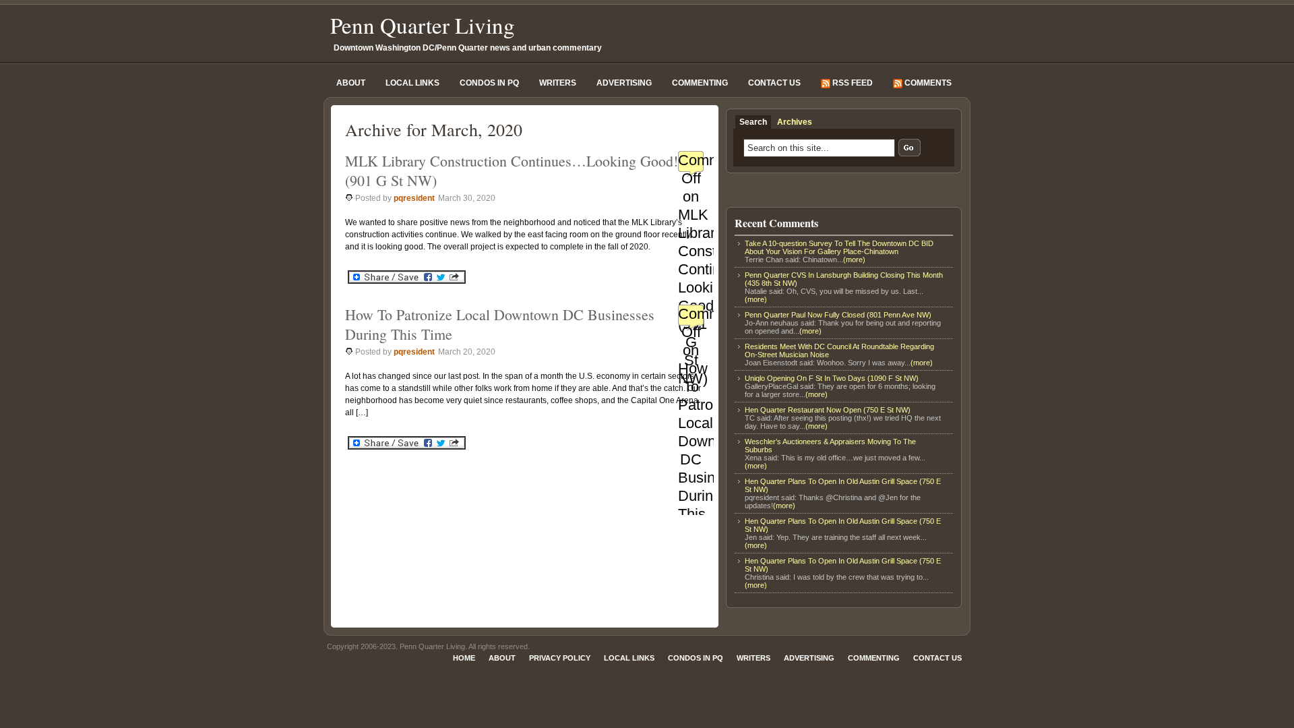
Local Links (412, 83)
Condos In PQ (489, 83)
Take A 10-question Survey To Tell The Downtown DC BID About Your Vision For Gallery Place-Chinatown (839, 247)
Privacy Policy (559, 658)
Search (753, 122)
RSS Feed (851, 83)
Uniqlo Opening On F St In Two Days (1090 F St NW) (832, 378)
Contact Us (774, 83)
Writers (557, 83)
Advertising (624, 83)
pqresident (414, 198)
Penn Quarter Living (422, 25)
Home (464, 658)
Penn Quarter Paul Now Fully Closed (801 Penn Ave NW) (838, 315)
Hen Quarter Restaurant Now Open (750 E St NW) (828, 410)
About (350, 83)
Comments (927, 83)
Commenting (700, 83)
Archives (794, 122)
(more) (854, 259)
